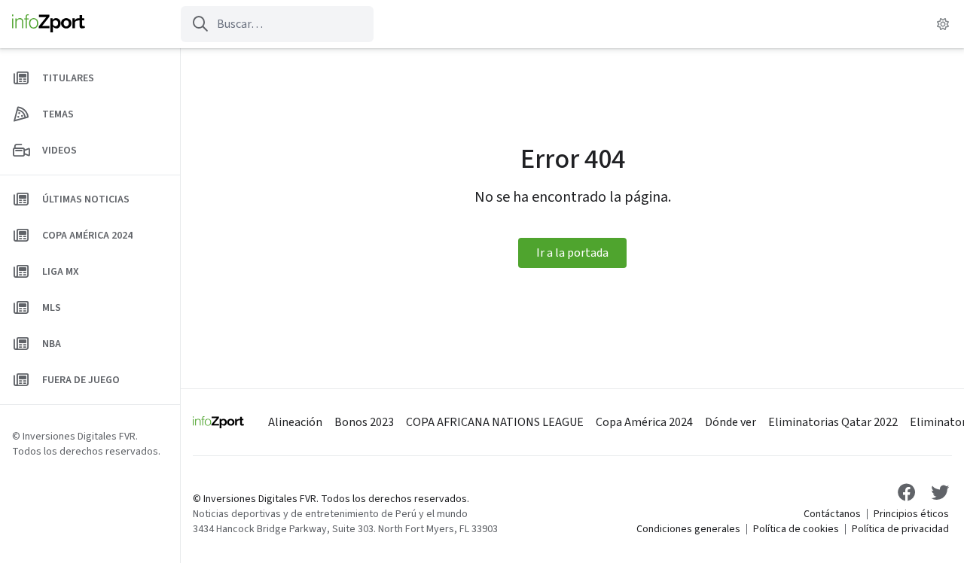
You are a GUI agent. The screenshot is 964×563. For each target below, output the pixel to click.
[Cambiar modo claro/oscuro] (943, 24)
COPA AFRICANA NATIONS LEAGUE (495, 422)
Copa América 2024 (644, 422)
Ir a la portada (572, 253)
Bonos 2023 (364, 422)
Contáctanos (832, 514)
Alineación (295, 422)
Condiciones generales (688, 529)
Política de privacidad (900, 529)
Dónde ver (730, 422)
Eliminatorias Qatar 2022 (833, 422)
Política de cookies (796, 529)
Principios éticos (911, 514)
